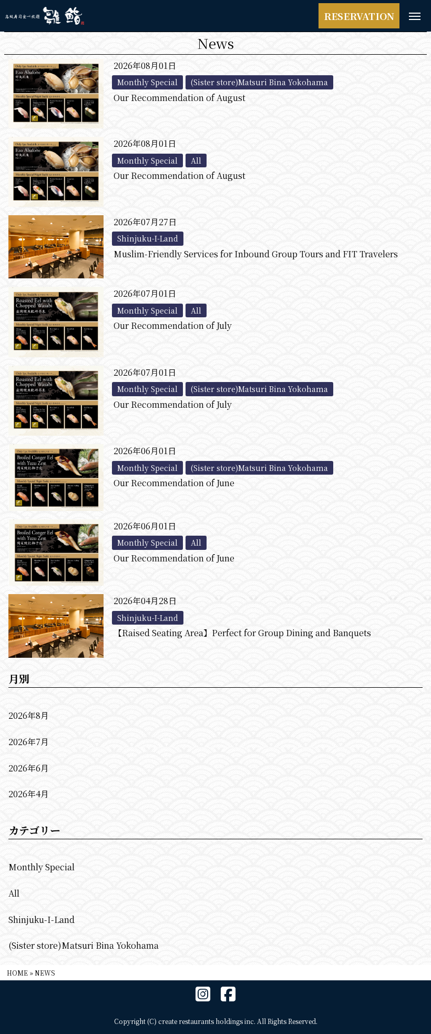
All (13, 893)
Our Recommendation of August (179, 98)
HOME (17, 972)
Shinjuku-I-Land (41, 919)
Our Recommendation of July (173, 325)
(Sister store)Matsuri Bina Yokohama (83, 945)
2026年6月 (28, 768)
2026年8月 (28, 715)
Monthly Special (41, 867)
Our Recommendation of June (174, 483)
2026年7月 (28, 742)
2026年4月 (28, 794)
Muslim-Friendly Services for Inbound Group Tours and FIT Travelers (256, 254)
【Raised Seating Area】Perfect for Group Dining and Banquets (242, 633)
